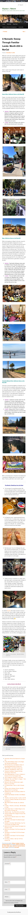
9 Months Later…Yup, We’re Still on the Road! (14, 812)
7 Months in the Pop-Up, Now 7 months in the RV (15, 798)
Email (7, 889)
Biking (13, 843)
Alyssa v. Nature (9, 8)
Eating (7, 844)
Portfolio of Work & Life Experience (9, 27)
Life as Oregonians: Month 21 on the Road (14, 777)
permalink (17, 847)
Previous (4, 31)
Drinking (4, 844)
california (18, 844)
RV (10, 844)
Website (6, 896)
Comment (7, 863)
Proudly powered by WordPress (14, 912)
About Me (9, 24)
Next (24, 31)
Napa (11, 846)
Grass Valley (6, 846)
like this (9, 610)
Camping (17, 843)
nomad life (14, 846)
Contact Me (21, 27)
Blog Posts (15, 24)
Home (3, 24)
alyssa (7, 847)
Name (7, 882)
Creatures (22, 843)
